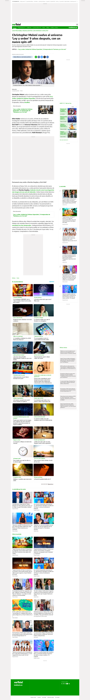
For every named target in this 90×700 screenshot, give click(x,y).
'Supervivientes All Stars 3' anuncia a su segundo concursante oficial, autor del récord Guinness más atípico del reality (22, 551)
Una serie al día (61, 1)
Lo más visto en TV (37, 27)
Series (43, 27)
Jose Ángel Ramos (37, 616)
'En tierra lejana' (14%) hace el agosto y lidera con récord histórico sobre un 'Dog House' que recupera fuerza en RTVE (43, 593)
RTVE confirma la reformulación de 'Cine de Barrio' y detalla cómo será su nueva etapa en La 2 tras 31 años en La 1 (22, 614)
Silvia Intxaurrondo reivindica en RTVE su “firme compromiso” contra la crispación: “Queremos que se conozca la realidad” (68, 398)
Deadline (27, 102)
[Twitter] (44, 57)
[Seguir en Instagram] (65, 683)
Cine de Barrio (36, 1)
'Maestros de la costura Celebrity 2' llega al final (63, 110)
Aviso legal (44, 697)
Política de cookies (50, 697)
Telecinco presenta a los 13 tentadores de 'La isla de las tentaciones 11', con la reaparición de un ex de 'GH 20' (22, 653)
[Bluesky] (42, 57)
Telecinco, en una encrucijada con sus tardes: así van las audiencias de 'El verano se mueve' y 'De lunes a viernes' (43, 527)
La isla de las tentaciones (42, 1)
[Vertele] (18, 682)
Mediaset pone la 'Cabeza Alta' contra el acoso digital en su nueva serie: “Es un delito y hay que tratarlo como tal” (43, 613)
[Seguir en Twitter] (62, 683)
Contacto (39, 697)
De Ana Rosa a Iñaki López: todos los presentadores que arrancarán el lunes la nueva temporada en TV (22, 634)
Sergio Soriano (15, 508)
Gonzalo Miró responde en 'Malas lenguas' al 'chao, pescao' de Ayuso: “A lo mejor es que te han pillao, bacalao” (22, 505)
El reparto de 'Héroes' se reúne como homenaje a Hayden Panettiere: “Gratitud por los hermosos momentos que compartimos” (68, 375)
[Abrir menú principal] (77, 24)
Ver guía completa (64, 139)
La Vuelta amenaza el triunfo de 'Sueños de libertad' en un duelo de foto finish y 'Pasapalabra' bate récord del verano (69, 257)
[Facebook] (39, 57)
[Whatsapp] (36, 57)
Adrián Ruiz (36, 531)
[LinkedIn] (47, 57)
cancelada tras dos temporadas (21, 225)
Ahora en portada (16, 534)
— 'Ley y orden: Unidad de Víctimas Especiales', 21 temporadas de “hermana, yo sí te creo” (39, 49)
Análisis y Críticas (54, 27)
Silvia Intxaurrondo (73, 1)
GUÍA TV (65, 103)
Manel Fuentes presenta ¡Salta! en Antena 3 (63, 118)
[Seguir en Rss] (69, 683)
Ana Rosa (57, 1)
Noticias (15, 27)
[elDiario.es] (18, 685)
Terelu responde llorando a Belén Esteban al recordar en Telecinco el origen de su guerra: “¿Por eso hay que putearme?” (68, 405)
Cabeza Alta (48, 1)
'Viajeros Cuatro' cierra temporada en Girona (63, 133)
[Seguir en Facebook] (63, 683)
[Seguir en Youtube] (67, 683)
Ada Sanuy (36, 637)
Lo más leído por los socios (19, 489)
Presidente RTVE (52, 1)
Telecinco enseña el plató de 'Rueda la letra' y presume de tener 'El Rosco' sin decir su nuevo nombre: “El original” (43, 654)
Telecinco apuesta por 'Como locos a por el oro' (63, 125)
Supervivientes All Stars (29, 1)
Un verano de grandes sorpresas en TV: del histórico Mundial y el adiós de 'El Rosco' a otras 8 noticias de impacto (43, 506)
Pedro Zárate (15, 531)
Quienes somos (33, 697)
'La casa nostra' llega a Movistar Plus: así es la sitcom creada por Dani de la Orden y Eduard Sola (43, 634)
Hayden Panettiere (67, 1)
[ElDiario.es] (73, 27)
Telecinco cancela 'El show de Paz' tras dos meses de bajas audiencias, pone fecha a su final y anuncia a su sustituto (22, 527)
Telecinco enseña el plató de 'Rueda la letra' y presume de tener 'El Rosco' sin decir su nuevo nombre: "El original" (69, 296)
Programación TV (21, 27)
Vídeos (47, 27)
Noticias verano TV (23, 1)
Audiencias (29, 27)
